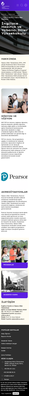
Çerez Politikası (6, 355)
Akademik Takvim (6, 341)
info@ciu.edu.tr (9, 376)
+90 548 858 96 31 (9, 372)
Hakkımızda (11, 14)
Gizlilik (3, 350)
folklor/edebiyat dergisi (9, 343)
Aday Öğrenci (5, 333)
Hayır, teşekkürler (6, 393)
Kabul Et (15, 393)
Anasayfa (3, 14)
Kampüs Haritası (6, 348)
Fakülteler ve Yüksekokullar (11, 16)
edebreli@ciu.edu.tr (18, 319)
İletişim (6, 379)
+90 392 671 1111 (9, 368)
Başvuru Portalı (6, 336)
